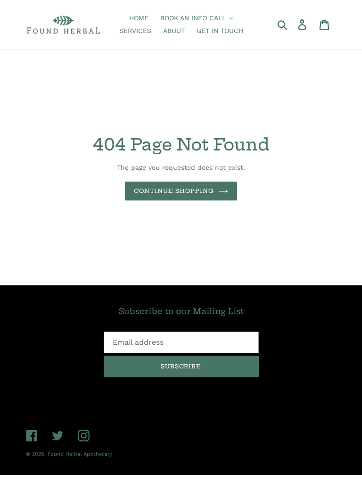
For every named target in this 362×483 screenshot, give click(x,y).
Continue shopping (174, 190)
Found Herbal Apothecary (80, 454)
